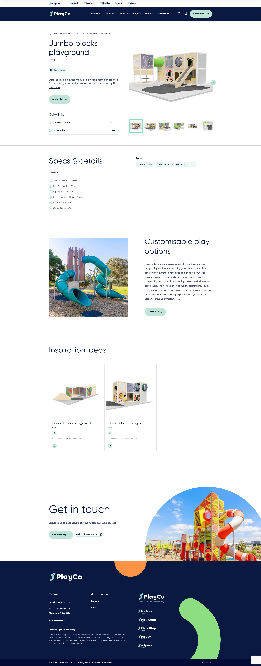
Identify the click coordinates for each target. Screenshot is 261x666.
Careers (95, 601)
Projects (137, 14)
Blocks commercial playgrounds (97, 34)
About (148, 14)
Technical (161, 14)
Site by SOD (207, 663)
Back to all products (62, 34)
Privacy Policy (84, 663)
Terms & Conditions (103, 663)
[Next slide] (213, 82)
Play (76, 34)
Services (109, 14)
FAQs (93, 608)
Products (95, 14)
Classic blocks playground (127, 423)
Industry (123, 14)
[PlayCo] (68, 13)
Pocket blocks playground (71, 423)
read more (54, 87)
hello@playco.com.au (59, 602)
